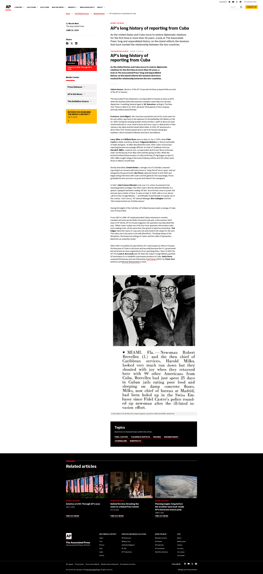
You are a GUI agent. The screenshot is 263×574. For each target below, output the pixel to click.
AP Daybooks (159, 545)
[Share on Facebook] (67, 43)
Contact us (251, 7)
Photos (101, 545)
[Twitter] (237, 2)
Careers (179, 545)
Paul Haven (151, 259)
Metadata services (161, 538)
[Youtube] (233, 2)
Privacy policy (79, 564)
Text (100, 541)
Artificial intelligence (128, 545)
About (179, 538)
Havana (157, 437)
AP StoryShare (159, 548)
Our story (180, 548)
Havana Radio (171, 437)
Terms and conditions (92, 564)
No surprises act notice (127, 564)
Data (100, 548)
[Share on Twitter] (71, 43)
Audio (101, 552)
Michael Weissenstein (131, 262)
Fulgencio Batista (140, 437)
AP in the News (75, 94)
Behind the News (99, 14)
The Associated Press (93, 570)
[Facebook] (240, 2)
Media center (181, 541)
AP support (69, 564)
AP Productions (127, 552)
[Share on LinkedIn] (76, 43)
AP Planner (158, 541)
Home (68, 14)
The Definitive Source (82, 14)
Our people (181, 555)
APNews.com (126, 541)
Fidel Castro (121, 437)
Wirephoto (135, 441)
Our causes (181, 552)
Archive (101, 555)
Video (101, 538)
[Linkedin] (229, 2)
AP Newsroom (126, 538)
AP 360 (124, 548)
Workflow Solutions (161, 552)
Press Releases (75, 86)
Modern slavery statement (110, 564)
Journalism (121, 441)
